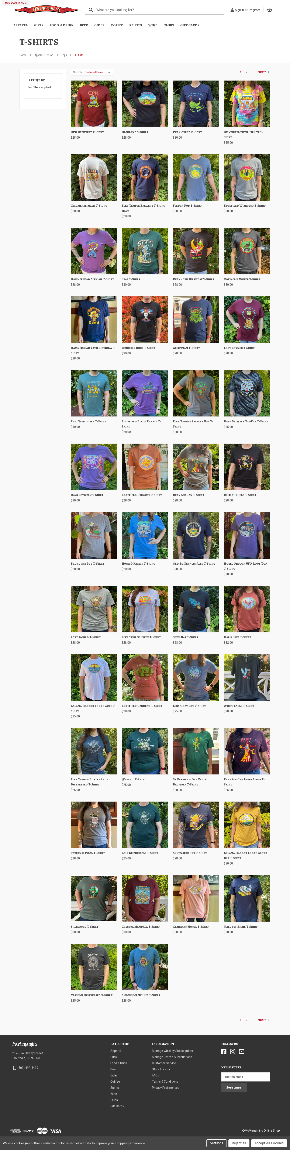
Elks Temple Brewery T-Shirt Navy (143, 208)
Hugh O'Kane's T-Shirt (138, 563)
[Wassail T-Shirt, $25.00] (145, 751)
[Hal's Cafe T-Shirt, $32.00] (247, 609)
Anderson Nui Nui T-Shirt (141, 995)
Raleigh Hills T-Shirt (240, 495)
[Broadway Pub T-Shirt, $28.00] (94, 535)
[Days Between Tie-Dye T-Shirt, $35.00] (247, 393)
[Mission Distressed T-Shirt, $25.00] (94, 967)
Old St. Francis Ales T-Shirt (194, 563)
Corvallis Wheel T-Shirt (242, 279)
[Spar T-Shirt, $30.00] (145, 251)
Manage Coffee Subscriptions (172, 1057)
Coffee (117, 25)
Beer (84, 25)
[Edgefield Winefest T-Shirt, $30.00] (247, 177)
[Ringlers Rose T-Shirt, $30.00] (145, 319)
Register (254, 9)
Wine (152, 25)
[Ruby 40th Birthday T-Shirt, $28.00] (196, 251)
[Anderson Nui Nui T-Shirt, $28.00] (145, 967)
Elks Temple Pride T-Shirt (141, 637)
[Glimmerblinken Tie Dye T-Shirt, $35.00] (247, 104)
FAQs (155, 1075)
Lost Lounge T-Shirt (239, 348)
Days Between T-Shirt (87, 495)
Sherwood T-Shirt (84, 926)
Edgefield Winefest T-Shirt (245, 205)
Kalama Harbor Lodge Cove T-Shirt (93, 708)
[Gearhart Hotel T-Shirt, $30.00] (196, 898)
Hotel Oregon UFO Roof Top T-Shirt (245, 566)
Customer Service (164, 1063)
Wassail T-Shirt (134, 779)
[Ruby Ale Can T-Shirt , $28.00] (196, 467)
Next (262, 72)
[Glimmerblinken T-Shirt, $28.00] (94, 177)
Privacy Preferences (165, 1087)
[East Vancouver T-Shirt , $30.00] (94, 393)
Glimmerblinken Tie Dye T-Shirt (243, 134)
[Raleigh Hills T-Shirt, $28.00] (247, 467)
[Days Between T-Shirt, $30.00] (94, 467)
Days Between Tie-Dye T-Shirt (246, 421)
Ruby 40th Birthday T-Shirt (193, 279)
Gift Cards (189, 25)
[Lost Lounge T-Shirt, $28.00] (247, 319)
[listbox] (98, 72)
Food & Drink (61, 25)
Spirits (135, 25)
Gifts (38, 25)
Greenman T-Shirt (186, 348)
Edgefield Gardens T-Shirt (142, 706)
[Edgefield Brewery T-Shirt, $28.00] (145, 467)
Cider (99, 25)
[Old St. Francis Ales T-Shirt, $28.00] (196, 535)
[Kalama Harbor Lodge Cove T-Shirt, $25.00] (94, 677)
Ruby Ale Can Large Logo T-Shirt (244, 782)
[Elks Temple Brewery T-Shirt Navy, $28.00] (145, 177)
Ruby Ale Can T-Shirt (188, 495)
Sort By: (78, 72)
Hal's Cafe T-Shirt (237, 637)
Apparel (20, 25)
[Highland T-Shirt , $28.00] (145, 104)
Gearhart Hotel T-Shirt (191, 926)
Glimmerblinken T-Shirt (89, 205)
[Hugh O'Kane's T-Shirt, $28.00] (145, 535)
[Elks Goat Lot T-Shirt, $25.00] (196, 677)
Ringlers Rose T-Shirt (138, 348)
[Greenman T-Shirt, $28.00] (196, 319)
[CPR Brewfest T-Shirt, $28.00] (94, 104)
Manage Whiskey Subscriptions (173, 1051)
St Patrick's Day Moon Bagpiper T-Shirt (190, 782)
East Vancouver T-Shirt (88, 421)
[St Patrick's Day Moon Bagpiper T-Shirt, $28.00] (196, 751)
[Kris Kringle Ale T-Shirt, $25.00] (145, 825)
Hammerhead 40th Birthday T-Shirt (93, 350)
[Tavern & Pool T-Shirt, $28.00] (94, 825)
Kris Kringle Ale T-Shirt (140, 853)
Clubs (168, 25)
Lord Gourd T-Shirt (86, 637)
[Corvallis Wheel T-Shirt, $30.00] (247, 251)
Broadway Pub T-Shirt (87, 563)
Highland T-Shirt (135, 132)
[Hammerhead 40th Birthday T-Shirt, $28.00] (94, 319)
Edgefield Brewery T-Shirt (142, 495)
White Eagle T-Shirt (239, 706)
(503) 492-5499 (27, 1067)
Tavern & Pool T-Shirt (88, 853)
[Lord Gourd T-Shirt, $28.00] (94, 609)
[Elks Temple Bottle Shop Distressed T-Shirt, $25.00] (94, 751)
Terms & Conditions (165, 1081)
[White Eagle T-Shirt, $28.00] (247, 677)
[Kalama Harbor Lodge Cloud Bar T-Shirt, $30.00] (247, 825)
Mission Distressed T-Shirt (92, 995)
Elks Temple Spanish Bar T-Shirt (193, 424)
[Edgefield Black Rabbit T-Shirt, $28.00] (145, 393)
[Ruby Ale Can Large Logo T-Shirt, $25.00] (247, 751)
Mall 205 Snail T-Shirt (241, 926)
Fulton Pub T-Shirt (187, 205)
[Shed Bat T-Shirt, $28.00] (196, 609)
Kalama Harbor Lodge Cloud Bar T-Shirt (245, 855)
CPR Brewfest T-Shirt (87, 132)
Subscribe (233, 1087)
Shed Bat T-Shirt (185, 637)
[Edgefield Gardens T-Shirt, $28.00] (145, 677)
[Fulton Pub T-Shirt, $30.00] (196, 177)
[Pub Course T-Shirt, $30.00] (196, 104)
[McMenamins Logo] (46, 10)
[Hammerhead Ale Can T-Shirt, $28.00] (94, 251)
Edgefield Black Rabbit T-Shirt (141, 424)
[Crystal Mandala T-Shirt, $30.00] (145, 898)
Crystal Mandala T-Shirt (141, 926)
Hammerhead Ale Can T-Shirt (92, 279)
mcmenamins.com (16, 3)
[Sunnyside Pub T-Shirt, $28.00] (196, 825)
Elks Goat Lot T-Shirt (189, 706)
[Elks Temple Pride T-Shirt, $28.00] (145, 609)
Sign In (239, 9)
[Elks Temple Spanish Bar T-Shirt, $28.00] (196, 393)
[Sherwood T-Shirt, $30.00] (94, 898)
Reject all (239, 1143)
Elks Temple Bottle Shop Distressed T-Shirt (89, 782)
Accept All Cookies (269, 1143)
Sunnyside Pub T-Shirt (190, 853)
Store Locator (161, 1069)
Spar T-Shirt (131, 279)
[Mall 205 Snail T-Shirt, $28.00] (247, 898)
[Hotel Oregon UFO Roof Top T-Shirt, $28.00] (247, 535)
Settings (216, 1143)
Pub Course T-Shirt (187, 132)
